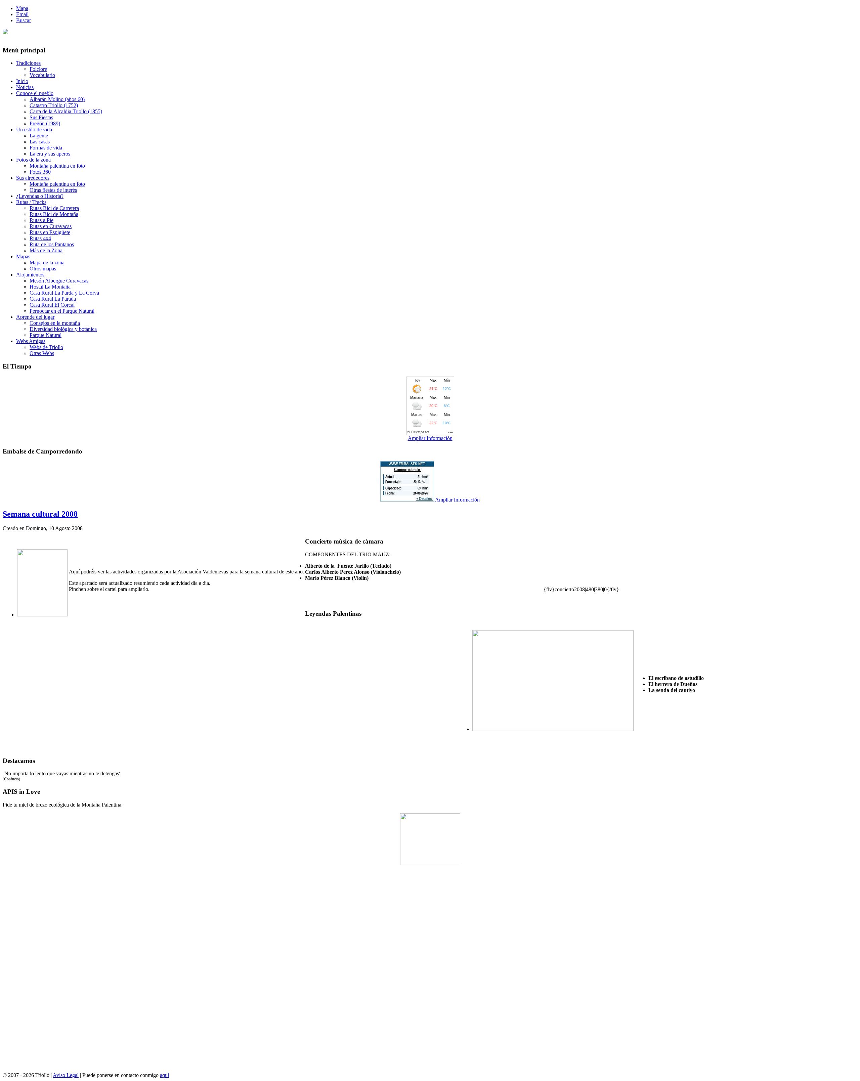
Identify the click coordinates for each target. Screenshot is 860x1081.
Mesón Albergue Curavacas (59, 281)
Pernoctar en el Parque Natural (62, 311)
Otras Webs (42, 353)
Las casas (40, 141)
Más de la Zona (46, 250)
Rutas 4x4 (40, 238)
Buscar (23, 20)
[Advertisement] (430, 971)
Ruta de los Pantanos (52, 244)
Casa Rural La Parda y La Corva (64, 293)
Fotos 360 (40, 172)
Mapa (22, 8)
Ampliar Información (430, 438)
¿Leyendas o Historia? (39, 196)
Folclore (38, 69)
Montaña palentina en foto (57, 166)
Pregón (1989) (45, 123)
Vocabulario (42, 75)
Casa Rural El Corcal (52, 305)
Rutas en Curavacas (51, 226)
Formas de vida (46, 147)
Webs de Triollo (46, 347)
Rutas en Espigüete (50, 232)
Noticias (25, 87)
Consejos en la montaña (55, 323)
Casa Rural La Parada (53, 299)
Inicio (22, 81)
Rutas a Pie (41, 220)
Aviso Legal (66, 1075)
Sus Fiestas (41, 117)
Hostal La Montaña (50, 287)
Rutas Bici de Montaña (54, 214)
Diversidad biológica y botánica (63, 329)
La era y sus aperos (50, 154)
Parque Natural (45, 335)
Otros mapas (43, 268)
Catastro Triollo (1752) (54, 105)
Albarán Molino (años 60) (57, 99)
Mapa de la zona (47, 262)
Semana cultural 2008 (40, 514)
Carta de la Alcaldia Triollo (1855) (66, 111)
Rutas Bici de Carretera (54, 208)
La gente (39, 135)
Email (22, 14)
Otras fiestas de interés (53, 190)
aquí (164, 1075)
